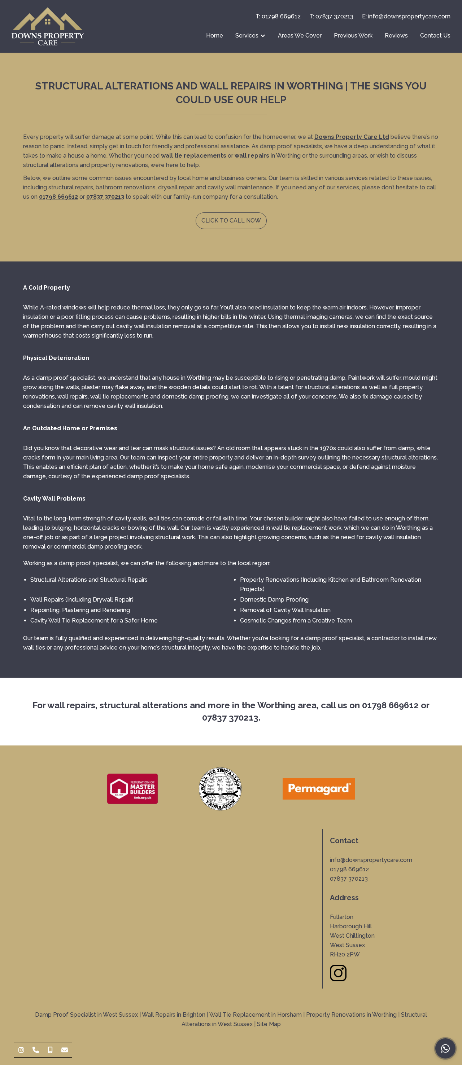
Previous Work (353, 35)
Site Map (269, 1024)
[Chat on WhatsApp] (445, 1048)
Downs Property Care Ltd (351, 136)
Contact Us (435, 35)
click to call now (231, 220)
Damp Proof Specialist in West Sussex (86, 1014)
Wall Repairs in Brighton (173, 1014)
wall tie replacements (193, 155)
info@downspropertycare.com (371, 860)
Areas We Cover (300, 35)
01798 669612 (390, 705)
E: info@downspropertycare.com (406, 16)
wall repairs (252, 155)
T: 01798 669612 (278, 16)
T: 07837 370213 (331, 16)
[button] (250, 35)
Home (214, 35)
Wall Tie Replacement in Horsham (255, 1014)
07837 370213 (105, 196)
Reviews (396, 35)
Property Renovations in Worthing (351, 1014)
